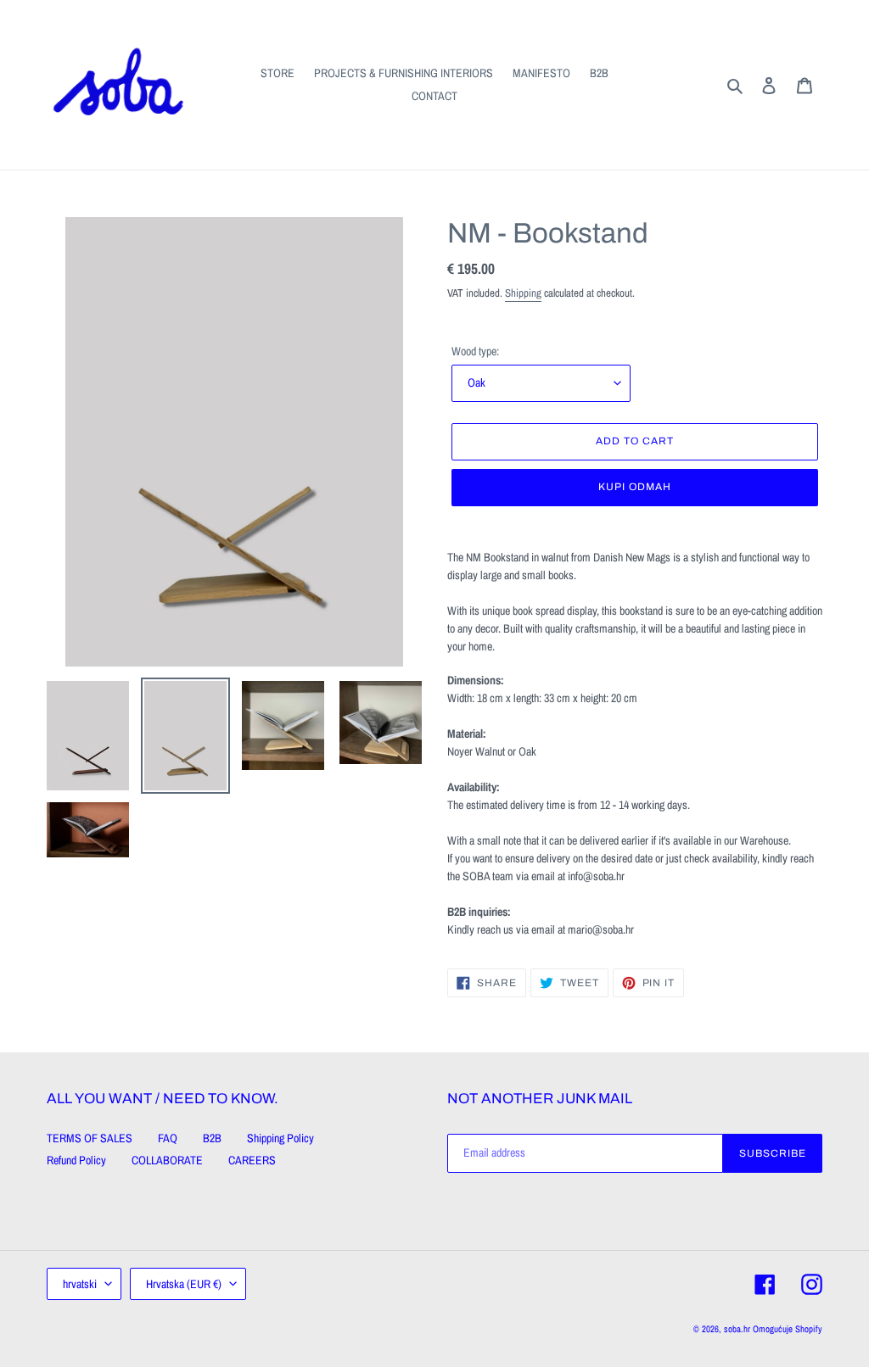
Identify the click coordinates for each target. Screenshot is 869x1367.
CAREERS (252, 1160)
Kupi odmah (634, 487)
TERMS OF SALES (89, 1138)
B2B (212, 1138)
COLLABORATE (167, 1160)
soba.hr (737, 1329)
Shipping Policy (280, 1138)
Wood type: (475, 351)
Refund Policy (76, 1160)
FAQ (167, 1138)
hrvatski (80, 1284)
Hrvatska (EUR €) (183, 1284)
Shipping (523, 293)
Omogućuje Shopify (787, 1329)
